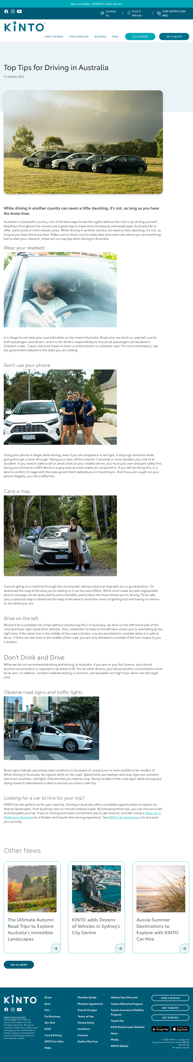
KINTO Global (119, 1046)
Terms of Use (86, 1016)
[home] (34, 26)
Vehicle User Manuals (124, 997)
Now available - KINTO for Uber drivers (96, 4)
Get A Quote (174, 36)
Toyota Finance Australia (15, 1017)
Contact (83, 1035)
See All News (19, 964)
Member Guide (87, 997)
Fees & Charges (87, 1010)
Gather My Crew (88, 1041)
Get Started (140, 36)
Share (48, 997)
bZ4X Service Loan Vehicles (128, 1027)
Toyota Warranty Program (127, 1004)
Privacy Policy (86, 1022)
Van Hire (49, 1022)
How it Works (54, 36)
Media (115, 1039)
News (114, 1033)
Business (100, 36)
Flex (47, 1010)
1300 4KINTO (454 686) (174, 13)
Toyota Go (117, 1020)
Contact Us (111, 13)
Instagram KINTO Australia (12, 11)
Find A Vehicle (137, 13)
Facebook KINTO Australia (6, 11)
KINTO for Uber (54, 1041)
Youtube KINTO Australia (19, 11)
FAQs (115, 36)
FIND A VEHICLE (170, 998)
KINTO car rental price (124, 817)
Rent (47, 1004)
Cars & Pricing (79, 36)
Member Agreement (90, 1004)
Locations (84, 1029)
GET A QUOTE (170, 1007)
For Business (52, 1016)
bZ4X (47, 1029)
